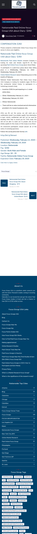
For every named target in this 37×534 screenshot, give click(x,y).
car (4, 480)
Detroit (4, 407)
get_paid (13, 494)
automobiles (18, 477)
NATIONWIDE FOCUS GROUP (11, 514)
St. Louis (5, 464)
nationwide (18, 507)
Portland (5, 449)
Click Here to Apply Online (9, 163)
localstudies (22, 500)
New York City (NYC (8, 434)
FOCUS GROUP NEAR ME (10, 487)
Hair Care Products (24, 494)
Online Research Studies (10, 346)
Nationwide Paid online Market (11, 61)
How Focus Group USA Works (12, 335)
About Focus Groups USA (10, 314)
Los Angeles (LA (7, 422)
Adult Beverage (7, 477)
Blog (3, 318)
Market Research (16, 504)
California (28, 477)
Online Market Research (9, 75)
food (30, 490)
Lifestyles (13, 500)
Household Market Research (18, 497)
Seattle (4, 461)
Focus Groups (5, 171)
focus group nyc (25, 487)
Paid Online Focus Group (11, 22)
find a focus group (26, 480)
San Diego (5, 453)
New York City (7, 527)
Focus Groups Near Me (9, 325)
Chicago (4, 399)
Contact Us (5, 321)
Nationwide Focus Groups (11, 19)
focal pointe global (8, 483)
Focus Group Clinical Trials (11, 411)
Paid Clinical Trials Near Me (11, 350)
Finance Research (13, 480)
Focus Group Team (10, 36)
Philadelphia (6, 445)
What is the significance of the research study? (17, 376)
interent (5, 500)
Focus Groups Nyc (8, 328)
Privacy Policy (6, 369)
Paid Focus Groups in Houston (12, 353)
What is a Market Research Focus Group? (15, 373)
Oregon (22, 531)
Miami (4, 426)
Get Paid (5, 494)
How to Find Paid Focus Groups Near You (15, 339)
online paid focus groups (10, 531)
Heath (4, 497)
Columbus (5, 403)
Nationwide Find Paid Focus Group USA (14, 510)
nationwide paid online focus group (13, 524)
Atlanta (4, 388)
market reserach (7, 507)
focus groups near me (20, 490)
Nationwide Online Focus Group (12, 521)
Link (26, 132)
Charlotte (5, 396)
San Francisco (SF (8, 457)
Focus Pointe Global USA (10, 332)
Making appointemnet (9, 342)
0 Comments (20, 36)
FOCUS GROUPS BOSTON (11, 419)
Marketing (6, 504)
